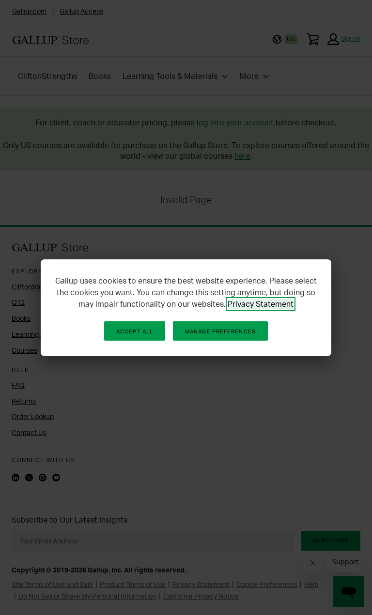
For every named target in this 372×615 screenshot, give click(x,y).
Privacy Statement (261, 304)
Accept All (134, 331)
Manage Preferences (220, 331)
